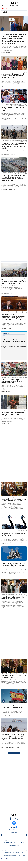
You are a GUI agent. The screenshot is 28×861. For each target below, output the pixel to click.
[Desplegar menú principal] (2, 5)
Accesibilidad (21, 842)
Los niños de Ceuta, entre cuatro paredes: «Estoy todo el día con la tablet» (12, 108)
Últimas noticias (16, 852)
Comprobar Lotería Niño (11, 849)
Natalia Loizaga (4, 122)
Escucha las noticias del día (9, 853)
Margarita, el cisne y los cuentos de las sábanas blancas (13, 534)
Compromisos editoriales (14, 845)
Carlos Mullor (4, 328)
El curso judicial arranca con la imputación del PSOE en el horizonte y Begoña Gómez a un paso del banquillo (13, 39)
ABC (2, 423)
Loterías (21, 852)
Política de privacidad (9, 840)
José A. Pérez (4, 532)
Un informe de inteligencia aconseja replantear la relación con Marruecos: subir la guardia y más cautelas (13, 145)
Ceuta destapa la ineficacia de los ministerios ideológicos (13, 598)
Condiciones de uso (8, 842)
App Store (8, 835)
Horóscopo (24, 850)
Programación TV (8, 852)
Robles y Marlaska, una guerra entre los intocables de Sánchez (13, 676)
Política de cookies (19, 840)
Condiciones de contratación (20, 843)
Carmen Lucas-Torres (5, 52)
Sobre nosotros (14, 839)
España (4, 12)
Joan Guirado (4, 610)
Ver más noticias (14, 753)
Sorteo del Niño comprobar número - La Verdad (12, 855)
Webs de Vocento (22, 859)
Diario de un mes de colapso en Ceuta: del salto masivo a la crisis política (14, 565)
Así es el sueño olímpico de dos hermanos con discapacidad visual (14, 340)
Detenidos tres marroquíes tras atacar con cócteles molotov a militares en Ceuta (12, 381)
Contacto (20, 839)
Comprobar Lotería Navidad (7, 850)
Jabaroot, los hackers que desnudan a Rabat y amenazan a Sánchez (13, 500)
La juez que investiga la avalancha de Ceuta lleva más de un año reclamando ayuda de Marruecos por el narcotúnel (13, 177)
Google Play (21, 835)
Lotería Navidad (17, 850)
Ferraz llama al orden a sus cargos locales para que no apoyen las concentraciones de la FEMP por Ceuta (13, 737)
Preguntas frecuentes (20, 853)
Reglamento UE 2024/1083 (7, 843)
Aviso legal (15, 842)
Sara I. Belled (16, 575)
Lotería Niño (19, 849)
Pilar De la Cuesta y (5, 747)
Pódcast (23, 855)
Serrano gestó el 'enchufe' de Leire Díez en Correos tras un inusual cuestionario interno (13, 75)
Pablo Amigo (4, 715)
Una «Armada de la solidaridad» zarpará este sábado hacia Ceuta (12, 706)
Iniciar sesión (26, 5)
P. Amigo (3, 391)
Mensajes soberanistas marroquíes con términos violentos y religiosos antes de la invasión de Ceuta (13, 281)
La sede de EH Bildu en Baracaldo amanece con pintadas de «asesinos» (13, 414)
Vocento (7, 839)
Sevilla (16, 5)
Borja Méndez (4, 154)
